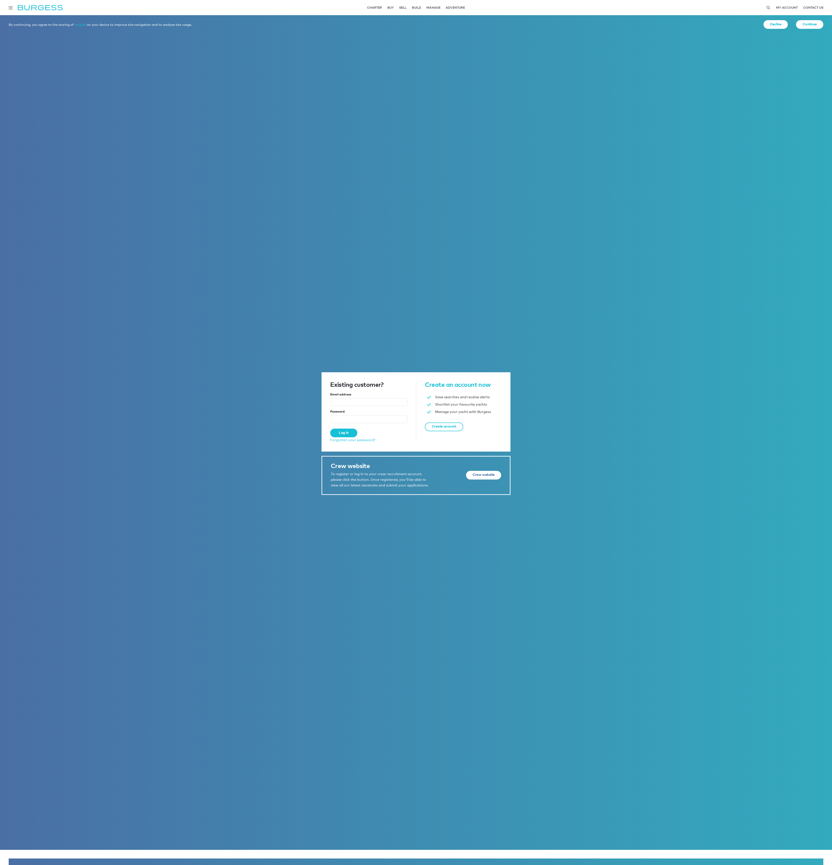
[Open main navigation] (10, 7)
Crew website (484, 474)
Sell (403, 7)
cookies (80, 24)
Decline (775, 24)
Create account (444, 426)
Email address (340, 394)
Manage (433, 7)
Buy (390, 7)
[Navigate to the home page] (40, 8)
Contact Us (813, 7)
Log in (343, 432)
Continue (810, 24)
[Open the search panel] (768, 7)
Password (337, 411)
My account (787, 7)
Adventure (455, 7)
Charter (374, 7)
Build (416, 7)
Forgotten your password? (352, 440)
